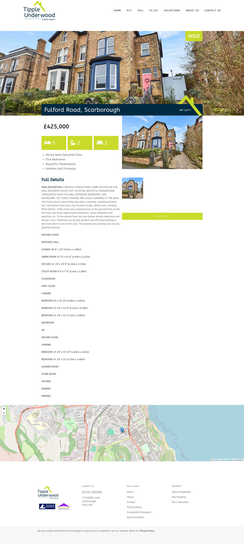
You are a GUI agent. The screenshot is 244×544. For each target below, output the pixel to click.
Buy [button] (129, 10)
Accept (43, 538)
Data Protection (135, 517)
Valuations (172, 10)
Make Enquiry (162, 216)
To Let (153, 10)
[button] (122, 430)
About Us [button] (192, 10)
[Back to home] (39, 10)
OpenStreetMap (228, 460)
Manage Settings (78, 538)
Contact (131, 502)
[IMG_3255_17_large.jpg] (162, 142)
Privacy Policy (147, 530)
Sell (141, 10)
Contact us (213, 10)
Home (117, 10)
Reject (58, 538)
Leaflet (216, 460)
